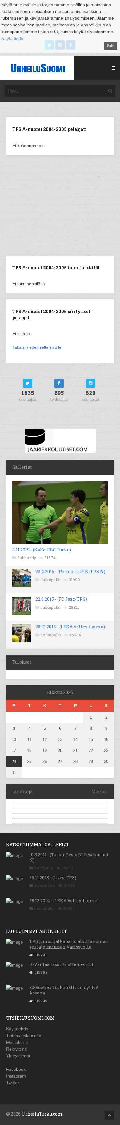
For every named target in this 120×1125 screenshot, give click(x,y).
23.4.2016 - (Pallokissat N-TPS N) (70, 571)
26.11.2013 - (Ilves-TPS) (52, 878)
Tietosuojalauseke (23, 1035)
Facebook (16, 1069)
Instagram (16, 1076)
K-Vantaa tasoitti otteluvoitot (61, 964)
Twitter (12, 1082)
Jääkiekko (44, 885)
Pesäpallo (43, 868)
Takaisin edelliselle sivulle (37, 347)
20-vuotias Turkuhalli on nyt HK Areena (64, 990)
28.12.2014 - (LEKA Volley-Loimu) (70, 627)
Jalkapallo (50, 579)
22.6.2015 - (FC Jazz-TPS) (61, 599)
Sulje (110, 45)
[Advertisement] (60, 205)
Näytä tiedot (13, 38)
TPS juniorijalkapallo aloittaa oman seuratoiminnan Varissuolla (69, 944)
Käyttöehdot (18, 1028)
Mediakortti (17, 1042)
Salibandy (26, 557)
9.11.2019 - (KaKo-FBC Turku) (41, 550)
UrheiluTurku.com (42, 1114)
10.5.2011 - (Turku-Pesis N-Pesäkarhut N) (69, 857)
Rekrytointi (16, 1049)
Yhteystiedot (18, 1055)
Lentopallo (50, 635)
